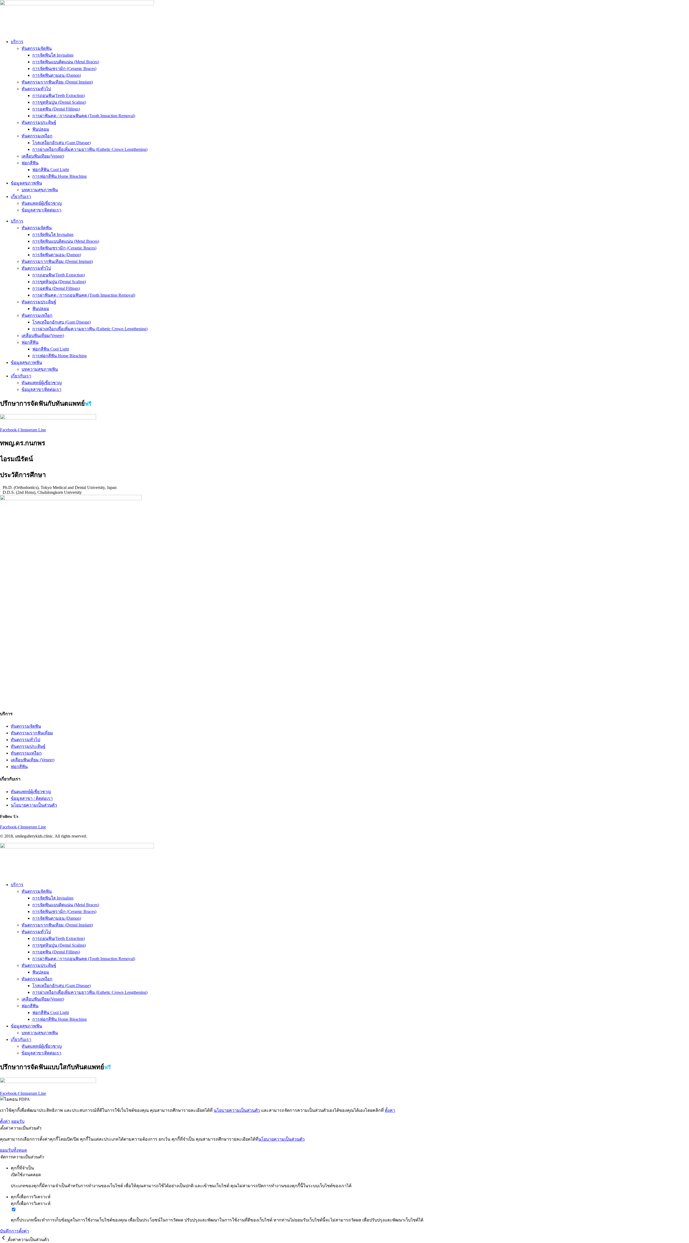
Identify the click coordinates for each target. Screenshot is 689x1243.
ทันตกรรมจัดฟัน (37, 48)
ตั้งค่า (390, 1110)
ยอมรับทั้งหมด (13, 1150)
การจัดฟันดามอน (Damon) (56, 75)
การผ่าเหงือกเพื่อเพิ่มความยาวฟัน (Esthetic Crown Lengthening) (89, 149)
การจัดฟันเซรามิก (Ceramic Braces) (64, 68)
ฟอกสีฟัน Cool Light (50, 169)
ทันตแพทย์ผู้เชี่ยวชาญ (42, 203)
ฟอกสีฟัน (30, 163)
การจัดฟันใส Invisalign (52, 55)
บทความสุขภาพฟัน (40, 190)
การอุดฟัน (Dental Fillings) (56, 109)
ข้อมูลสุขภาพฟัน (26, 183)
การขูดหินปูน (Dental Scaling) (59, 102)
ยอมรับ (17, 1121)
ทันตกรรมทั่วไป (36, 88)
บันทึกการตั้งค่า (14, 1231)
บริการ (17, 41)
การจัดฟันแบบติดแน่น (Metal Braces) (65, 62)
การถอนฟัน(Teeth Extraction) (58, 95)
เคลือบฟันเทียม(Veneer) (43, 156)
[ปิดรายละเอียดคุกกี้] (4, 1239)
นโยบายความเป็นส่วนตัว (237, 1110)
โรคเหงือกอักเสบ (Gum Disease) (61, 142)
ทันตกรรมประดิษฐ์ (39, 122)
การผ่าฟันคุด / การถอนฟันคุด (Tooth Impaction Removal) (83, 115)
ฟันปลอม (40, 129)
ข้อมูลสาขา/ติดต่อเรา (41, 210)
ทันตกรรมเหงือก (37, 136)
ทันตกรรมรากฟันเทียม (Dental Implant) (57, 82)
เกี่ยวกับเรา (21, 196)
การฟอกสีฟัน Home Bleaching (59, 176)
